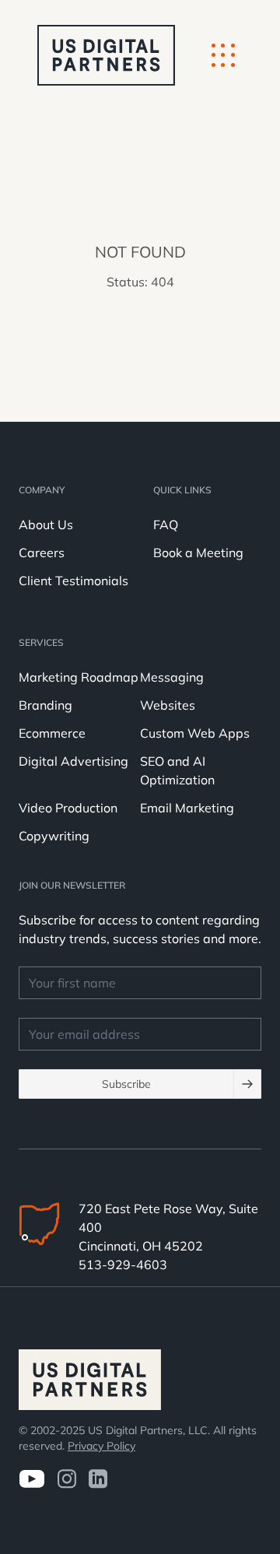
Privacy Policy (101, 1446)
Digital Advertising (73, 761)
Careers (42, 552)
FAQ (165, 524)
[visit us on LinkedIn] (98, 1479)
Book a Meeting (198, 552)
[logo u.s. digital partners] (106, 55)
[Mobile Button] (223, 55)
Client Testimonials (73, 580)
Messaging (172, 677)
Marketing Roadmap (78, 677)
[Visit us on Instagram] (66, 1479)
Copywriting (54, 836)
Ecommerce (52, 733)
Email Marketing (187, 808)
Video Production (68, 808)
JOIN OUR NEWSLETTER (72, 885)
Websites (167, 705)
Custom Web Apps (195, 733)
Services (41, 642)
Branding (45, 705)
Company (42, 490)
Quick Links (182, 490)
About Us (46, 524)
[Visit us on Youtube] (31, 1479)
